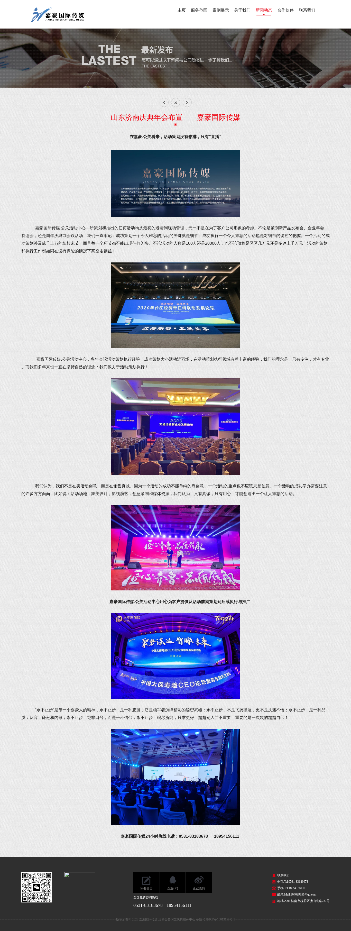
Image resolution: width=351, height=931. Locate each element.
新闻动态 (264, 10)
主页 (182, 10)
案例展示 (221, 10)
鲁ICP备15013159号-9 (220, 919)
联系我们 (307, 10)
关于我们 (242, 10)
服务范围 (199, 10)
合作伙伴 (285, 10)
